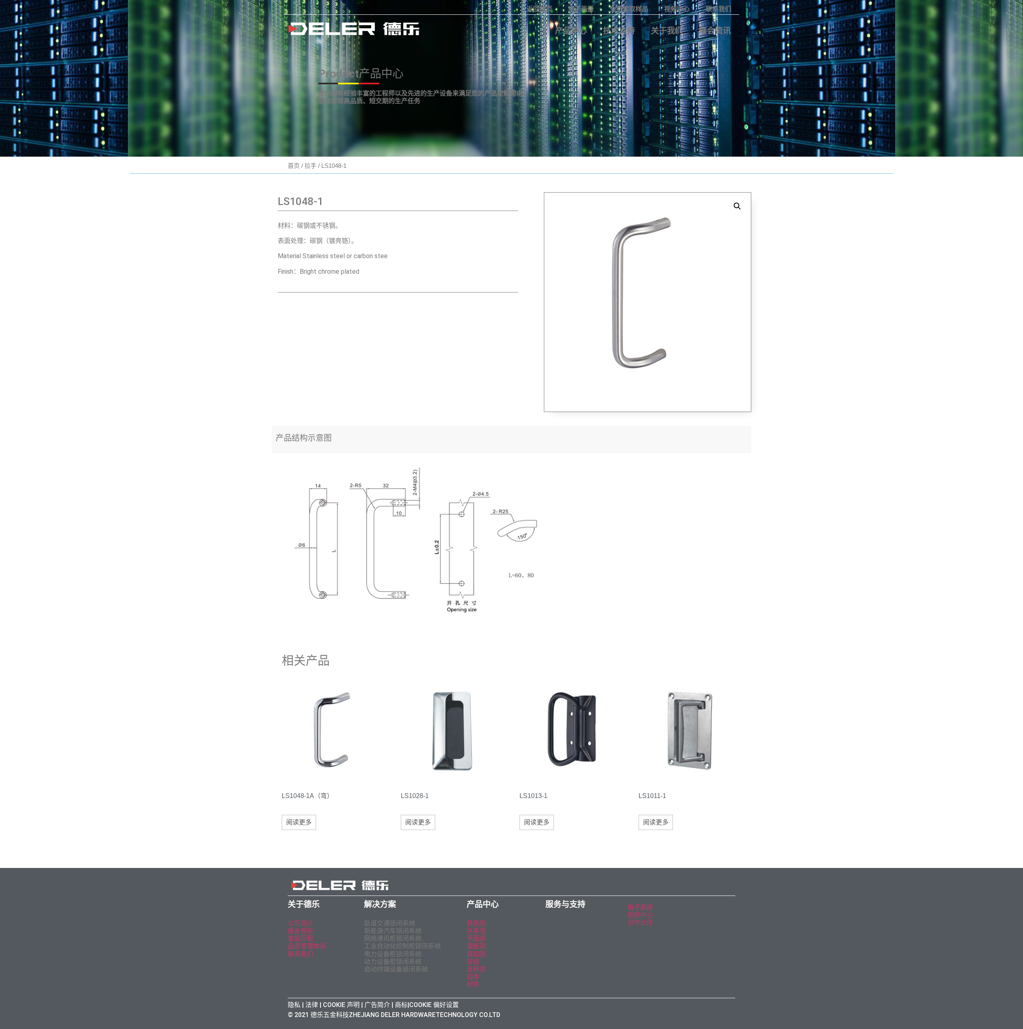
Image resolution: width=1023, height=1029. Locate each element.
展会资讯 (715, 31)
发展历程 (300, 938)
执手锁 (476, 931)
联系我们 (718, 9)
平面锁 (476, 938)
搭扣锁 (476, 954)
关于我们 (667, 31)
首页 (294, 165)
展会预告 (301, 931)
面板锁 (476, 946)
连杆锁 (476, 969)
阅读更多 (299, 822)
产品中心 (571, 31)
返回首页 (539, 9)
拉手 (310, 165)
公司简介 (300, 923)
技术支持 (619, 31)
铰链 (473, 961)
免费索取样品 (629, 9)
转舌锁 (476, 923)
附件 (473, 984)
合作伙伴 (640, 922)
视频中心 (677, 9)
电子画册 (581, 9)
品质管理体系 (307, 946)
